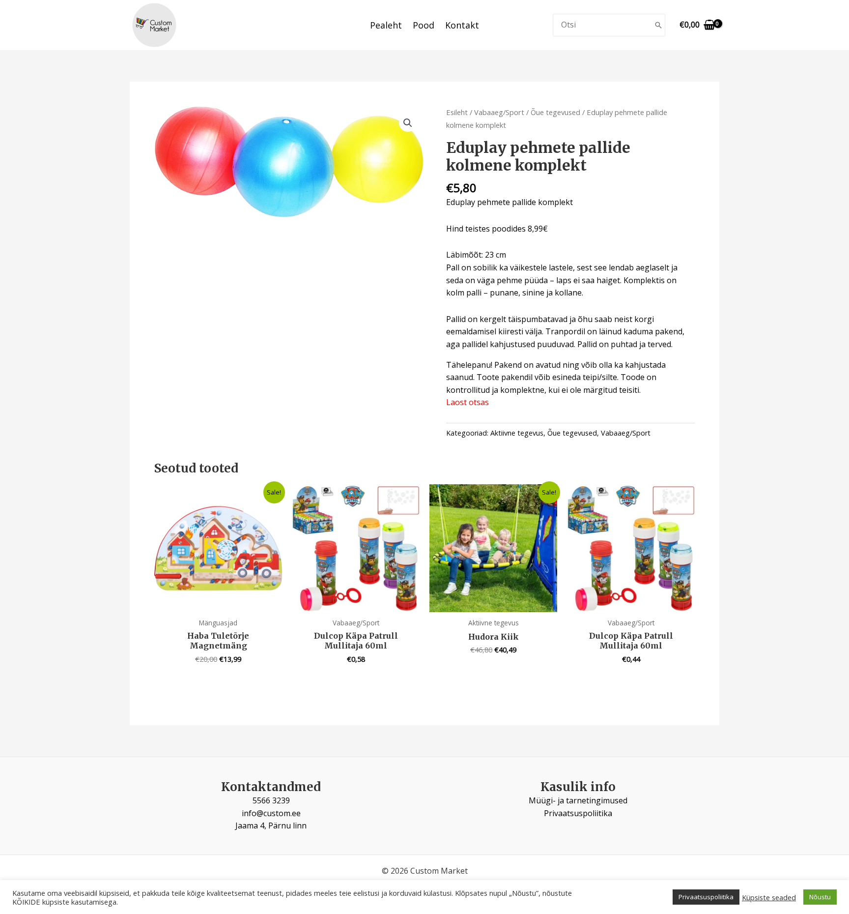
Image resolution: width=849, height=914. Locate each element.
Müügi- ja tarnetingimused (578, 800)
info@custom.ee (271, 813)
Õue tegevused (555, 112)
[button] (408, 123)
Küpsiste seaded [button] (769, 897)
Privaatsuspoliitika (578, 813)
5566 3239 (271, 800)
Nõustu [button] (820, 896)
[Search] (658, 25)
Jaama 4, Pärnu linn (271, 825)
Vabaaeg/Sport (499, 112)
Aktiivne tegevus (516, 433)
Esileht (457, 112)
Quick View (218, 602)
